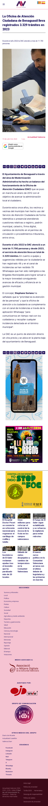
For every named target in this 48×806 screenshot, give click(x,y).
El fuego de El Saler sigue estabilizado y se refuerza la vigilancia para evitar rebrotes (39, 528)
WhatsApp (9, 766)
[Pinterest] (40, 166)
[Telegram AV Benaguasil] (24, 422)
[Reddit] (36, 166)
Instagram (9, 751)
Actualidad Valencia (36, 137)
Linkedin (9, 754)
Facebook (9, 748)
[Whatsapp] (7, 166)
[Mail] (3, 756)
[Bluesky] (29, 166)
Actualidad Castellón (9, 738)
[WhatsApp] (3, 765)
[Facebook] (15, 166)
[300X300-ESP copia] (24, 489)
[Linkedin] (32, 166)
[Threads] (3, 774)
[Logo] (21, 5)
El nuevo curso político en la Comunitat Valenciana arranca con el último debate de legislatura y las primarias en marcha (39, 566)
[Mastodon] (25, 166)
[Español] (43, 2)
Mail (7, 757)
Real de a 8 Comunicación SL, (11, 791)
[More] (43, 166)
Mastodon (9, 771)
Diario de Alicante (8, 735)
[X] (18, 166)
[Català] (39, 2)
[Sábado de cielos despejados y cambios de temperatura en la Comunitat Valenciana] (24, 548)
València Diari (7, 741)
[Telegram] (22, 166)
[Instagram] (11, 166)
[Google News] (4, 166)
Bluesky (8, 769)
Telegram (9, 760)
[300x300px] (24, 462)
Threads (9, 774)
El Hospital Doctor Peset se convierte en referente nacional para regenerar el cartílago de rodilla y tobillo (8, 531)
